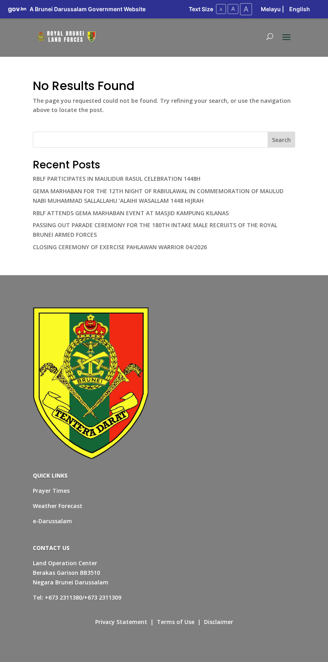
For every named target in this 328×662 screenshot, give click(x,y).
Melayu (271, 9)
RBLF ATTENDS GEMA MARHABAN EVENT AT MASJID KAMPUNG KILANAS (131, 213)
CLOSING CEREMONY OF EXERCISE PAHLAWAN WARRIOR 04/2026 (120, 247)
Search (281, 140)
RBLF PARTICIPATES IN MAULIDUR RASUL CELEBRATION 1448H (116, 178)
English (299, 9)
